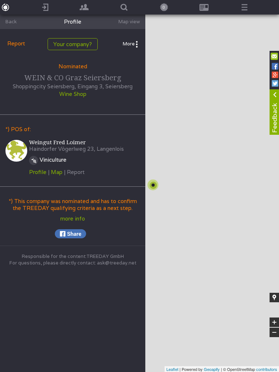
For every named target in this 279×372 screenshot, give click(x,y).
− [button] (274, 332)
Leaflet (172, 369)
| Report (74, 172)
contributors (266, 369)
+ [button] (274, 322)
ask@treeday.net (116, 263)
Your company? (72, 44)
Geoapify (212, 369)
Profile (37, 172)
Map (56, 172)
